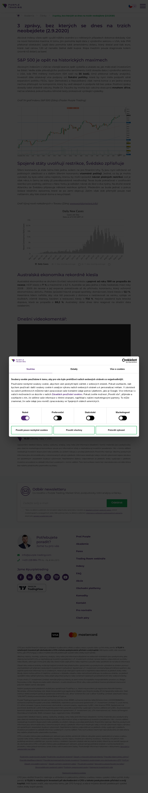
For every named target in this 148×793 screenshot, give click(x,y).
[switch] (58, 418)
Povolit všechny (74, 430)
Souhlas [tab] (30, 369)
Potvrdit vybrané (116, 430)
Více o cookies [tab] (117, 369)
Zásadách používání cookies (67, 394)
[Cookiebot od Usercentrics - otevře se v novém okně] (124, 361)
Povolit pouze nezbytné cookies (32, 430)
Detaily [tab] (74, 369)
